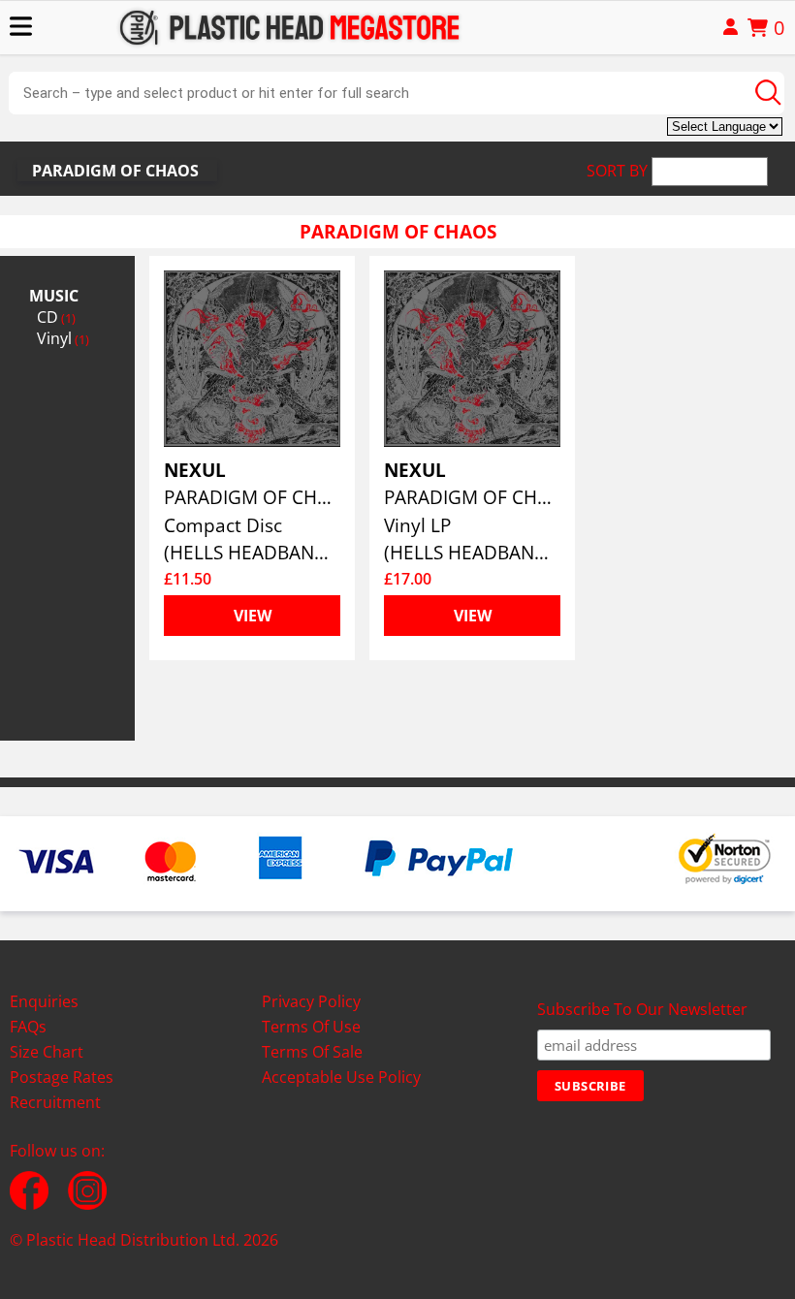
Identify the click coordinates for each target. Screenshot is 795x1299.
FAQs (28, 1026)
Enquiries (44, 1001)
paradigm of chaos (115, 170)
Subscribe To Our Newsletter (642, 1009)
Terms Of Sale (312, 1051)
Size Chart (46, 1051)
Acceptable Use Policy (341, 1077)
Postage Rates (61, 1077)
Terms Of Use (311, 1026)
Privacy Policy (311, 1001)
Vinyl (63, 338)
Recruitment (55, 1102)
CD (56, 317)
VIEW (252, 615)
